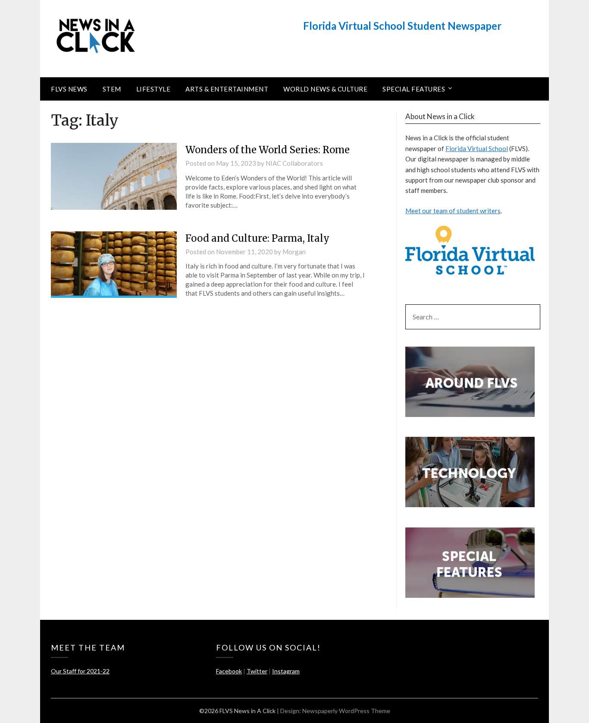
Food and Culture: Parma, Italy (257, 238)
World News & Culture (325, 89)
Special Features (413, 89)
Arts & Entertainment (226, 89)
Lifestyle (153, 89)
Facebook (229, 671)
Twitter (257, 671)
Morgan (294, 252)
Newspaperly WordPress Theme (346, 710)
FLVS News (69, 89)
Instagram (286, 671)
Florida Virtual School (476, 148)
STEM (112, 89)
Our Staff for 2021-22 (80, 671)
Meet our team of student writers (453, 211)
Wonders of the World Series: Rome (267, 150)
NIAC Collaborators (294, 163)
